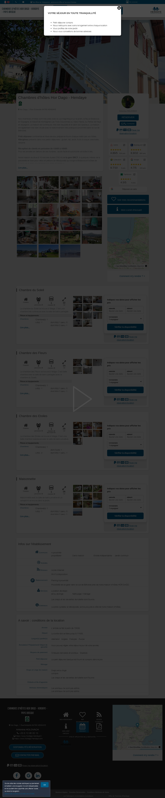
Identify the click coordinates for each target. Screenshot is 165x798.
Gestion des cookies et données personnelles (20, 794)
